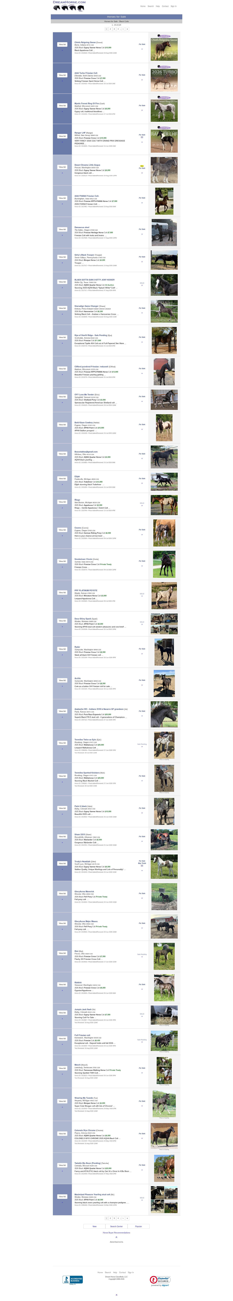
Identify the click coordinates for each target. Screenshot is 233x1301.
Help (158, 6)
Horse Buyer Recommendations (116, 1233)
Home (142, 6)
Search (151, 6)
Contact (165, 6)
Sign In (174, 6)
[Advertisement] (118, 1251)
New (94, 1226)
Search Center (116, 1226)
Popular (138, 1226)
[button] (160, 1281)
